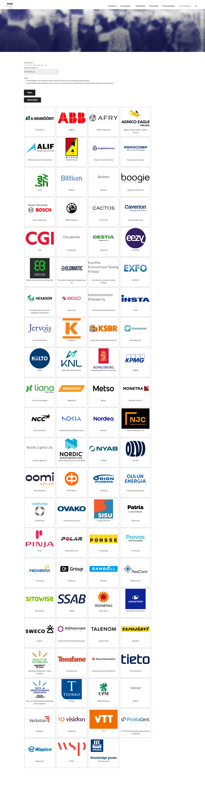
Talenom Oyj (103, 641)
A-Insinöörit (40, 130)
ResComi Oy (135, 581)
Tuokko (72, 701)
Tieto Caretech (135, 671)
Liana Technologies (39, 400)
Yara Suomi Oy (103, 761)
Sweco (39, 641)
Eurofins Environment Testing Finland (103, 267)
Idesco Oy (72, 310)
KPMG (135, 370)
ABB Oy (72, 130)
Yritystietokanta (185, 6)
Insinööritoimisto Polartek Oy (103, 310)
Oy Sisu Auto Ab (103, 521)
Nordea (104, 430)
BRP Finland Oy (72, 220)
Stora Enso (103, 611)
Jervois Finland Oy (40, 340)
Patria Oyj (135, 521)
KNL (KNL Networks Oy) (71, 370)
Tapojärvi (135, 641)
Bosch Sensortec (39, 220)
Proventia (40, 581)
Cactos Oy (104, 220)
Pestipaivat (112, 6)
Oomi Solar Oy (39, 491)
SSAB (71, 611)
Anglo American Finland (103, 160)
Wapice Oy (39, 761)
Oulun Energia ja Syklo (135, 491)
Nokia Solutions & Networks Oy (71, 430)
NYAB (103, 461)
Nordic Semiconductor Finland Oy (71, 461)
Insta (136, 310)
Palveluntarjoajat (168, 6)
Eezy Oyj (135, 250)
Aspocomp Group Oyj (135, 160)
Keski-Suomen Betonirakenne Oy (104, 340)
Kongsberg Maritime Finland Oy (103, 370)
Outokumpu (40, 521)
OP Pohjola (71, 491)
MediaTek (72, 400)
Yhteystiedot (153, 6)
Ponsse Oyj (103, 551)
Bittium (72, 190)
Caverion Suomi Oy (135, 220)
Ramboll (103, 581)
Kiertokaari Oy (135, 340)
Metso (103, 400)
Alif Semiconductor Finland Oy (40, 160)
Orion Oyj (103, 491)
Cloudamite (71, 237)
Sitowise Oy (39, 611)
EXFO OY (135, 280)
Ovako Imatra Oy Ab (72, 521)
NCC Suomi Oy (39, 430)
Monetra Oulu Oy (135, 400)
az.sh (40, 190)
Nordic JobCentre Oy (135, 430)
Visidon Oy (71, 731)
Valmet (135, 688)
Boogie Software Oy (136, 190)
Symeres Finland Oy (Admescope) (71, 641)
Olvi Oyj (135, 461)
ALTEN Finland (72, 160)
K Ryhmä (71, 340)
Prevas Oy (136, 551)
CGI (39, 250)
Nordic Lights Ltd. (40, 447)
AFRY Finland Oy (103, 130)
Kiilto (40, 370)
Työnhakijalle (140, 6)
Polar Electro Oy (71, 551)
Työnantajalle (125, 6)
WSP (72, 761)
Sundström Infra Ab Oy (136, 611)
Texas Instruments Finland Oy (103, 671)
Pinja (40, 551)
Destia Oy (103, 250)
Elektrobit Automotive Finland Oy (39, 280)
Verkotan (39, 731)
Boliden (103, 177)
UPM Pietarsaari (103, 701)
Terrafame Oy (71, 671)
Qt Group (71, 581)
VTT (103, 731)
